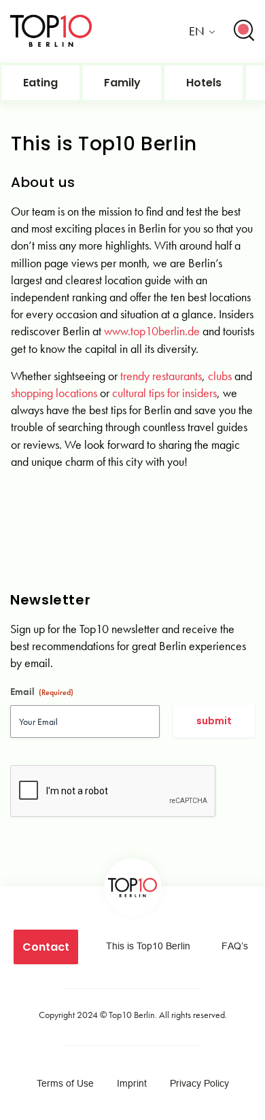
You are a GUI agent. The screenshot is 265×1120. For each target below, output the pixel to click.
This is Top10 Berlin (148, 945)
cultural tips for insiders (164, 393)
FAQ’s (235, 945)
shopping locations (54, 393)
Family (122, 82)
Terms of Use (65, 1083)
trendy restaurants (161, 376)
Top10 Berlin (132, 1014)
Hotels (204, 82)
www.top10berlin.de (152, 331)
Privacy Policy (199, 1083)
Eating (40, 82)
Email (41, 691)
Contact (45, 947)
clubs (220, 376)
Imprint (132, 1083)
